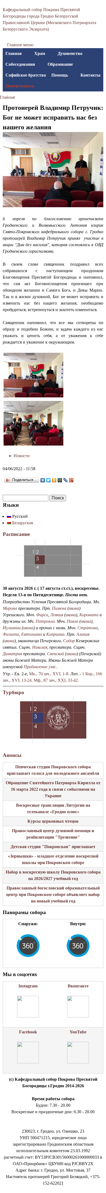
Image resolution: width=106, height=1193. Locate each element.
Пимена (59, 608)
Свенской (55, 653)
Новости (22, 455)
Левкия (56, 614)
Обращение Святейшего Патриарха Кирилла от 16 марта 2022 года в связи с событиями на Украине (53, 789)
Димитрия (12, 653)
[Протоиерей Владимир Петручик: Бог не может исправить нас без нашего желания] (33, 396)
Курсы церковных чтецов (53, 821)
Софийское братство (25, 75)
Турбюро (13, 692)
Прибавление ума (39, 666)
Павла (72, 621)
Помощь (59, 75)
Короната (88, 614)
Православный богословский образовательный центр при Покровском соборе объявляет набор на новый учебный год (53, 894)
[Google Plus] (71, 480)
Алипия (82, 634)
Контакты (90, 75)
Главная (13, 53)
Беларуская (22, 522)
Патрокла (45, 621)
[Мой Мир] (60, 480)
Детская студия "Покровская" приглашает (53, 846)
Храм (39, 53)
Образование (60, 64)
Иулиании (12, 627)
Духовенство (70, 53)
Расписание (16, 534)
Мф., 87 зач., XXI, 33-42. (56, 680)
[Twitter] (48, 480)
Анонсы (12, 755)
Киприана (55, 634)
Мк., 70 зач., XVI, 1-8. (49, 673)
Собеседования (20, 64)
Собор (69, 640)
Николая (39, 647)
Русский (19, 516)
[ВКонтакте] (43, 480)
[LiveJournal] (65, 480)
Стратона (87, 627)
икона (74, 608)
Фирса (42, 614)
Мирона (10, 608)
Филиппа (11, 634)
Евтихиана (31, 634)
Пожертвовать (19, 86)
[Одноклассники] (54, 480)
